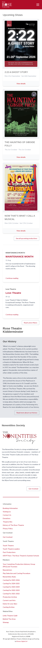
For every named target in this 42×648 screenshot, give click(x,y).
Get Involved (33, 489)
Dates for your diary (10, 604)
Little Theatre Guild (10, 616)
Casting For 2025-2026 (11, 580)
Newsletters (7, 570)
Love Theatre (13, 293)
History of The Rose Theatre (13, 525)
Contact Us (7, 515)
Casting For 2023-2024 (11, 587)
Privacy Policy (8, 528)
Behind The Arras (9, 619)
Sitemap (6, 622)
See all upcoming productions (26, 238)
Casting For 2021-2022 (11, 594)
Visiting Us (7, 512)
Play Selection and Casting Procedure (16, 573)
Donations (6, 518)
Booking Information (10, 508)
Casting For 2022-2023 (11, 590)
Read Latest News (30, 323)
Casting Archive (8, 607)
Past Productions (9, 552)
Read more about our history (26, 413)
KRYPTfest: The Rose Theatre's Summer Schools (21, 556)
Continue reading (12, 278)
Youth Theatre (8, 545)
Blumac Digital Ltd (21, 641)
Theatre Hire (7, 522)
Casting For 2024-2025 (11, 583)
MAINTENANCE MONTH (19, 256)
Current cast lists (9, 600)
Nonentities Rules (9, 577)
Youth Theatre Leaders (11, 549)
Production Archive (10, 597)
